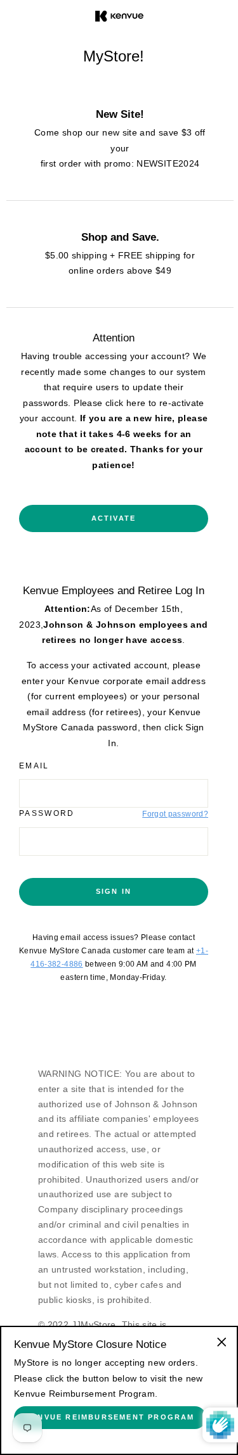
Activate (113, 518)
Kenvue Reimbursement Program (110, 1417)
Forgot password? (175, 814)
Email (34, 766)
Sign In (113, 891)
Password (47, 813)
